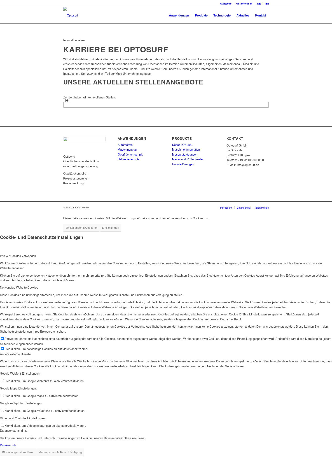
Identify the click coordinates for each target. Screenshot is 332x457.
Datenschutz (8, 445)
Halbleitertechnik (128, 159)
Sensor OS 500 (182, 144)
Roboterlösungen (183, 164)
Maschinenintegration (186, 149)
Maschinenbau (127, 149)
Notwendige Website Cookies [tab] (19, 287)
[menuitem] (226, 3)
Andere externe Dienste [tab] (15, 354)
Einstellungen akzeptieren (81, 227)
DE (259, 3)
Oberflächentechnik (130, 154)
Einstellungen (110, 227)
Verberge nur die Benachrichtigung (60, 452)
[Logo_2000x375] (70, 15)
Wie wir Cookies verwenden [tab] (18, 256)
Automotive (125, 144)
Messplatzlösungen (184, 154)
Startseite (225, 3)
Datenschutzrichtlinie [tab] (13, 430)
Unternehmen (244, 3)
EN (267, 3)
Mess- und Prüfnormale (187, 159)
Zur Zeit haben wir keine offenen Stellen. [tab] (89, 97)
